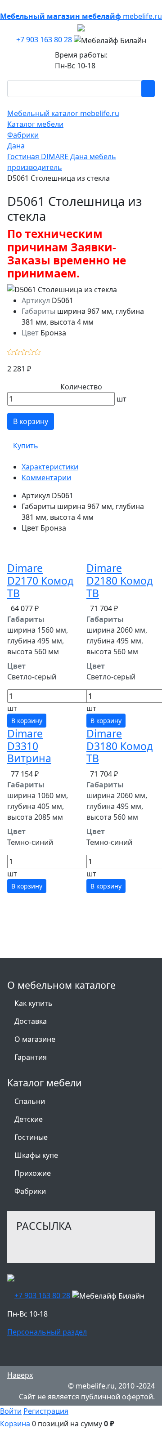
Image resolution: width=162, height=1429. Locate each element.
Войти (11, 1411)
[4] (30, 351)
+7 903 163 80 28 (44, 40)
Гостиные (31, 1137)
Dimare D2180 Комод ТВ (119, 580)
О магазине (34, 1039)
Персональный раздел (47, 1332)
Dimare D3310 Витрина (29, 745)
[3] (24, 351)
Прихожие (32, 1173)
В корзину (30, 421)
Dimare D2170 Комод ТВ (40, 580)
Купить (25, 446)
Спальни (29, 1101)
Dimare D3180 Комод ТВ (119, 745)
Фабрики (30, 1191)
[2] (17, 351)
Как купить (33, 1003)
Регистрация (45, 1411)
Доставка (30, 1021)
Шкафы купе (36, 1155)
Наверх (20, 1375)
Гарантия (30, 1057)
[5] (37, 351)
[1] (10, 351)
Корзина (15, 1424)
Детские (28, 1119)
